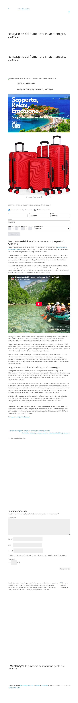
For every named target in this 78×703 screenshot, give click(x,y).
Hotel (18, 495)
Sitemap (37, 685)
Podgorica (20, 451)
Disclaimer (44, 685)
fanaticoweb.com (14, 688)
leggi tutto (13, 458)
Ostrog (23, 473)
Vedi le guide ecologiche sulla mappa (19, 417)
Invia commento (64, 569)
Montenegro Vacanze (26, 685)
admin (13, 451)
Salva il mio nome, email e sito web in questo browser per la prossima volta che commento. (38, 555)
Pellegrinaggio (30, 473)
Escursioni (39, 89)
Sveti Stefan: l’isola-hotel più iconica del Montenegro (31, 492)
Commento (12, 517)
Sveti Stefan (24, 495)
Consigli (29, 89)
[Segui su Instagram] (13, 693)
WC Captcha (11, 559)
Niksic (19, 473)
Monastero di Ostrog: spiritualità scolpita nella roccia (32, 470)
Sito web (10, 551)
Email (10, 545)
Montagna (49, 89)
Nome (10, 539)
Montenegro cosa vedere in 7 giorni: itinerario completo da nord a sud (38, 448)
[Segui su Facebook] (9, 693)
